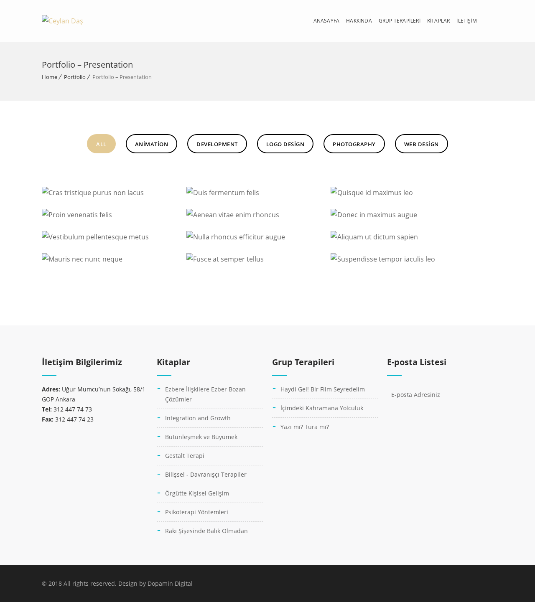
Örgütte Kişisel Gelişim (197, 493)
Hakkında (359, 20)
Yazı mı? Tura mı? (304, 427)
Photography (354, 144)
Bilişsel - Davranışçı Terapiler (206, 474)
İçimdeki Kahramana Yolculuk (321, 408)
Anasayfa (326, 20)
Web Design (421, 144)
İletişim (466, 20)
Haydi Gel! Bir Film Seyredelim (322, 389)
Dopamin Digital (170, 583)
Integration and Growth (198, 418)
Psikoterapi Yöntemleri (196, 512)
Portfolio (75, 77)
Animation (151, 144)
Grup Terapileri (399, 20)
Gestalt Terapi (184, 456)
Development (217, 144)
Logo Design (285, 144)
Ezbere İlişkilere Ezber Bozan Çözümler (205, 394)
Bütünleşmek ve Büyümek (201, 437)
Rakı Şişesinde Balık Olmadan (206, 531)
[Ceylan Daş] (62, 21)
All (101, 144)
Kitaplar (438, 20)
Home (49, 77)
